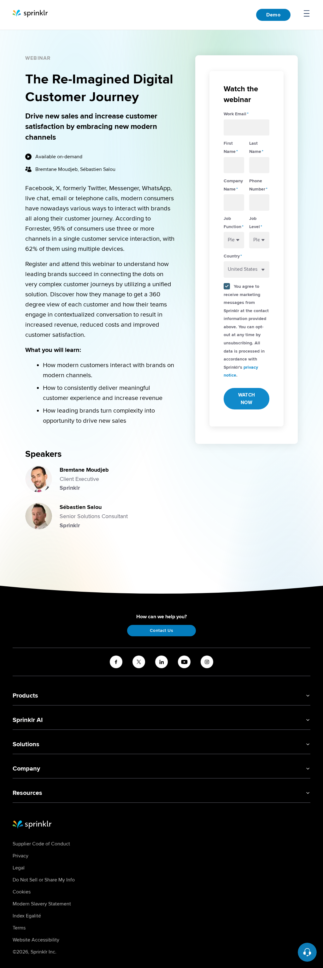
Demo (273, 15)
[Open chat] (307, 952)
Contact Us (161, 630)
